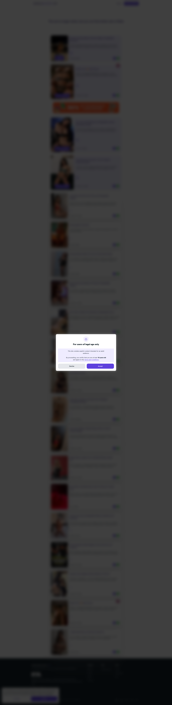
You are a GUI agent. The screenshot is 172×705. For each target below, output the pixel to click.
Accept (100, 366)
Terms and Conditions (91, 360)
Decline (71, 366)
